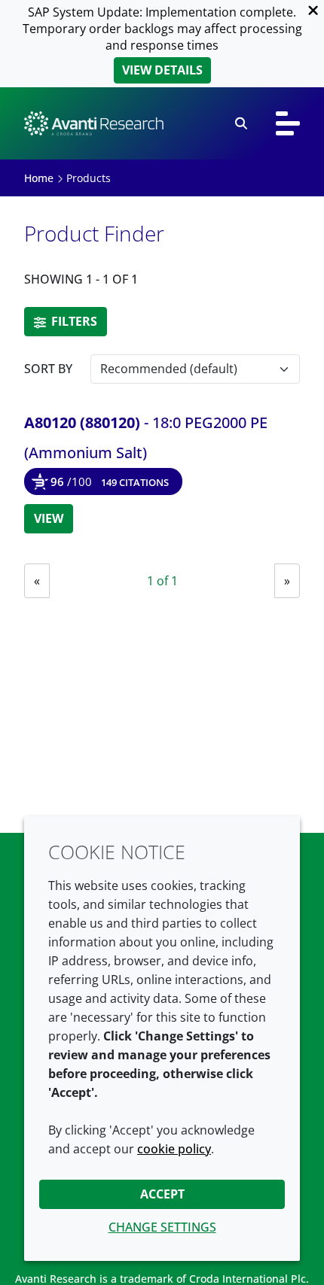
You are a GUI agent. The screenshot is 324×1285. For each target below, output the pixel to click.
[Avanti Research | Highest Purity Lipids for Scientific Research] (94, 123)
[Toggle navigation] (288, 123)
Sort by (48, 368)
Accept (162, 1194)
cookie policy (174, 1149)
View (48, 518)
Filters (72, 321)
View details (162, 70)
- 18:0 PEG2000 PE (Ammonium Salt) (145, 437)
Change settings (162, 1227)
